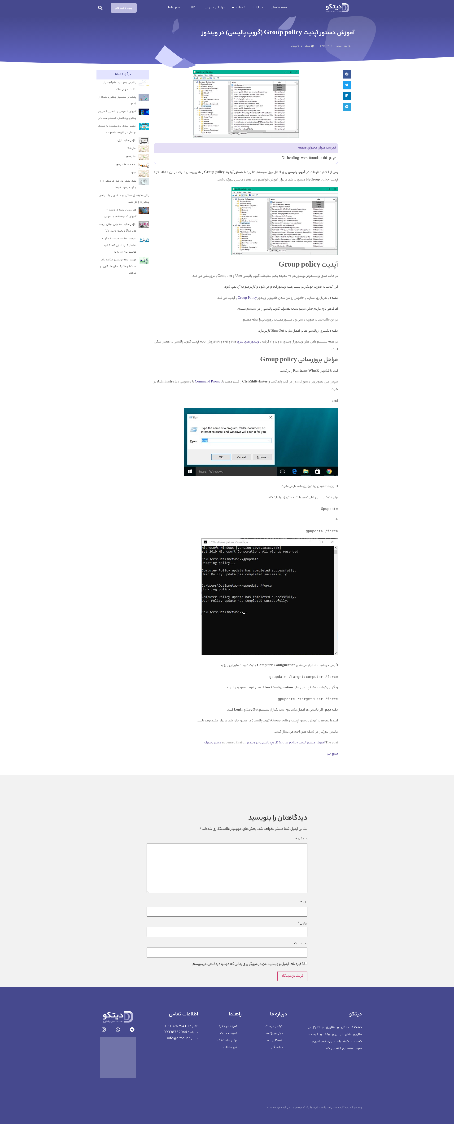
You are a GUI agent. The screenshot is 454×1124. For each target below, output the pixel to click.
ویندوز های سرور (248, 342)
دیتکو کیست (274, 1026)
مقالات (193, 7)
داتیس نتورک (212, 743)
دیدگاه (301, 840)
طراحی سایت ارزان (127, 140)
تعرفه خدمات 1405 (126, 165)
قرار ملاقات (230, 1047)
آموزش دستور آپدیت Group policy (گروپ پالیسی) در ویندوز (286, 743)
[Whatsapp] (118, 1029)
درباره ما (258, 7)
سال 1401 (131, 148)
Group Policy (247, 298)
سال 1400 (131, 157)
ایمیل (302, 923)
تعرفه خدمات (228, 1033)
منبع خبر (332, 754)
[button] (100, 8)
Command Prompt (208, 382)
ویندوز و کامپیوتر (300, 46)
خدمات (240, 7)
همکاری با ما (274, 1040)
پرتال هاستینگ (227, 1040)
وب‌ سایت (300, 944)
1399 (133, 173)
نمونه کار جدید (227, 1026)
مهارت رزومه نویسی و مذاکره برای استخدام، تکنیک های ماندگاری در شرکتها (118, 266)
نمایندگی (277, 1047)
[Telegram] (132, 1029)
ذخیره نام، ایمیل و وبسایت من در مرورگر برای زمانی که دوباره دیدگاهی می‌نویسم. (248, 964)
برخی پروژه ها (274, 1033)
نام (303, 903)
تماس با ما (174, 7)
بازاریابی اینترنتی (214, 7)
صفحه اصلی (279, 7)
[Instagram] (103, 1029)
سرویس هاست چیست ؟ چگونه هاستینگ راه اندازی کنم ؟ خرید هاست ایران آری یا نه (119, 245)
